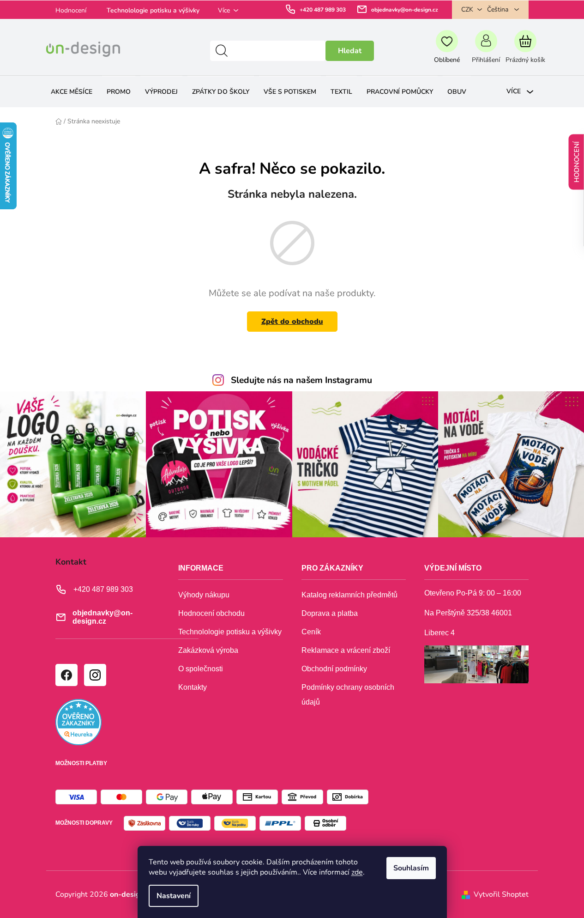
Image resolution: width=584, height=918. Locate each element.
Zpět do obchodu (292, 321)
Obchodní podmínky (334, 669)
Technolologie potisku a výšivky (153, 10)
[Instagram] (94, 674)
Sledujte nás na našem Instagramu (301, 380)
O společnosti (200, 669)
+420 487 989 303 (323, 9)
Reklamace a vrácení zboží (345, 650)
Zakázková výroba (208, 650)
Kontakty (192, 687)
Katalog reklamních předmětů (349, 595)
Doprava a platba (329, 613)
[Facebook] (66, 674)
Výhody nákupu (203, 595)
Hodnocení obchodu (211, 613)
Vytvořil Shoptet (501, 894)
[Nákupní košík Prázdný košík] (525, 51)
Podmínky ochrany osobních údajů (347, 694)
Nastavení (174, 896)
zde (357, 872)
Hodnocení (70, 10)
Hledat (349, 51)
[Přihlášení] (486, 51)
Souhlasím (411, 868)
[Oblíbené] (446, 51)
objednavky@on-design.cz (404, 9)
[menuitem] (71, 91)
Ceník (311, 632)
